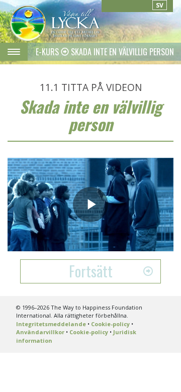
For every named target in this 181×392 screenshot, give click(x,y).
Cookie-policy (110, 324)
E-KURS (48, 52)
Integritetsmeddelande (51, 324)
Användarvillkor (40, 332)
